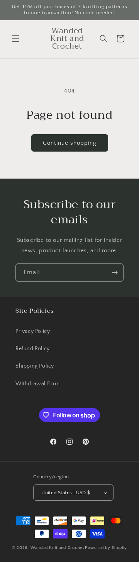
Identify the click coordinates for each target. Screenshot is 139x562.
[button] (15, 38)
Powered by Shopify (106, 547)
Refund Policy (32, 349)
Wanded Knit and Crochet (57, 547)
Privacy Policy (32, 331)
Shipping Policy (34, 366)
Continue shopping (70, 143)
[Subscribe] (114, 272)
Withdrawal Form (37, 384)
